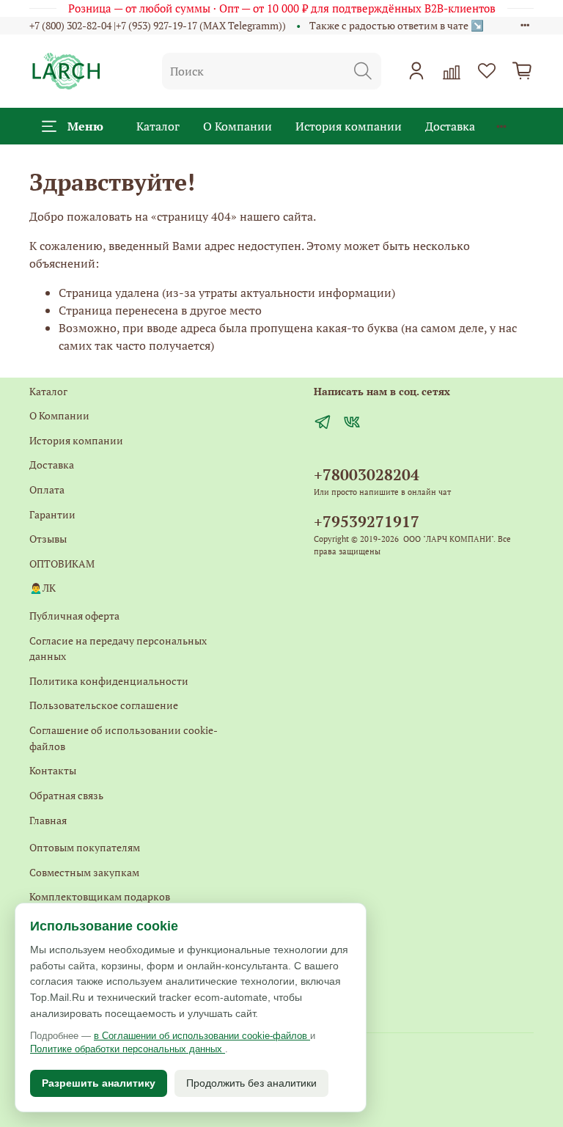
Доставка (450, 126)
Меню (85, 126)
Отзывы (48, 539)
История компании (348, 126)
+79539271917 (366, 521)
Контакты (52, 770)
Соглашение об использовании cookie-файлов (123, 738)
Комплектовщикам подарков (99, 896)
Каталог (158, 126)
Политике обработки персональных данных (127, 1048)
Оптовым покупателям (84, 847)
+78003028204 (366, 474)
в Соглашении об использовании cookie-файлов (202, 1035)
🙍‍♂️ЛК (42, 588)
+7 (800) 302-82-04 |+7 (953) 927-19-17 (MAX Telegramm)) (157, 25)
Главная (48, 820)
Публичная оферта (74, 616)
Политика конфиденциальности (108, 681)
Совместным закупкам (84, 872)
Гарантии (52, 514)
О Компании (237, 126)
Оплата (47, 489)
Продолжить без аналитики (251, 1083)
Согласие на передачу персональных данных (118, 649)
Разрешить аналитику (98, 1083)
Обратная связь (66, 795)
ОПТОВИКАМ (62, 563)
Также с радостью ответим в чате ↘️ (396, 25)
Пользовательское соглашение (103, 705)
